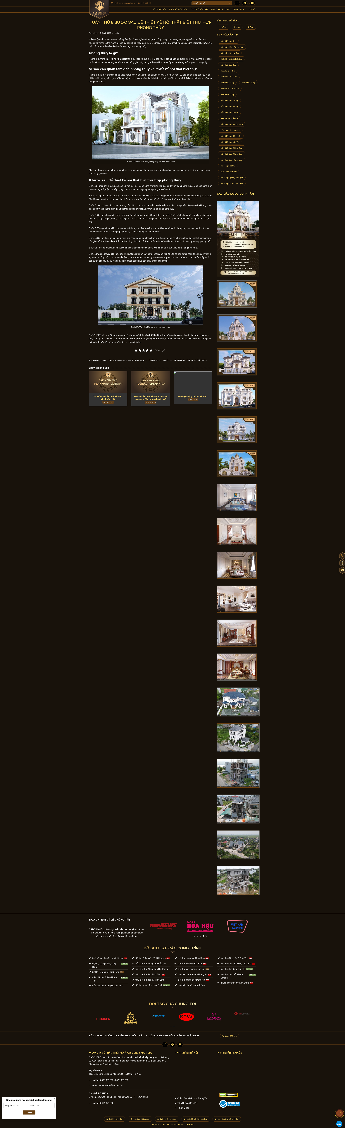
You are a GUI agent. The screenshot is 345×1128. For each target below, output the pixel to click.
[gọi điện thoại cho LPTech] (339, 1113)
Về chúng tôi (159, 9)
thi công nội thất (165, 360)
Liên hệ (251, 9)
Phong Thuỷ (239, 9)
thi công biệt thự (152, 360)
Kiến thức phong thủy (117, 360)
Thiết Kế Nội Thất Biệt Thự (197, 360)
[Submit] (230, 3)
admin (116, 33)
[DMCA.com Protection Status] (228, 1095)
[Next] (250, 926)
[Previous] (150, 926)
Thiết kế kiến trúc (178, 9)
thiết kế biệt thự (179, 360)
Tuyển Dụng (183, 1108)
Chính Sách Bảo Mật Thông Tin (192, 1098)
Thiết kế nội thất (199, 9)
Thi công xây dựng (220, 9)
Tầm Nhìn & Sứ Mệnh (187, 1103)
